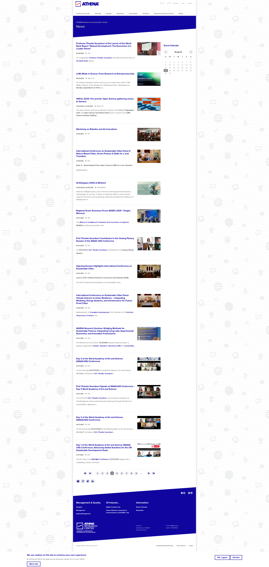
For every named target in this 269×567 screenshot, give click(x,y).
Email (78, 481)
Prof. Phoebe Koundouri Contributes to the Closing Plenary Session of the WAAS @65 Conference (105, 239)
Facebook (83, 481)
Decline (236, 557)
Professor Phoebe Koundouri (100, 57)
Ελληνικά (175, 3)
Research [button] (120, 14)
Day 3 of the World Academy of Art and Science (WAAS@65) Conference (99, 360)
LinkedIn (92, 481)
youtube (170, 3)
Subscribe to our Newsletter (143, 527)
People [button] (108, 14)
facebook (161, 3)
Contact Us (138, 525)
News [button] (181, 14)
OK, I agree (222, 557)
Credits (191, 545)
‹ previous (90, 473)
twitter (166, 3)
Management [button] (80, 510)
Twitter (88, 481)
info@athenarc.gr (174, 525)
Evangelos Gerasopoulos (99, 312)
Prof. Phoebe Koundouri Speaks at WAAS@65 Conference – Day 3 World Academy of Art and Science (105, 387)
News (80, 27)
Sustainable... (130, 345)
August (178, 52)
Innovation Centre (87, 4)
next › (149, 473)
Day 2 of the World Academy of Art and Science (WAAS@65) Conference (99, 418)
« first (85, 473)
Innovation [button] (133, 14)
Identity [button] (98, 14)
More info (33, 564)
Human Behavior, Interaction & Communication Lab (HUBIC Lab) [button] (117, 511)
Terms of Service (181, 545)
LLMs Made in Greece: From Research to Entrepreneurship (105, 73)
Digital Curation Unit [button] (113, 507)
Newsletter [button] (140, 510)
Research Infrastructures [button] (164, 14)
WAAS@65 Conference (100, 459)
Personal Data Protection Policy (164, 545)
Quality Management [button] (83, 514)
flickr (168, 3)
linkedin (163, 3)
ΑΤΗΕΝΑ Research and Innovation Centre (91, 22)
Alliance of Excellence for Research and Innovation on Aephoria (104, 222)
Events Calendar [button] (141, 507)
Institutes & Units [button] (83, 14)
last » (154, 473)
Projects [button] (146, 14)
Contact (190, 3)
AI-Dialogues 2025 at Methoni (91, 183)
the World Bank (82, 61)
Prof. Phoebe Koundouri (98, 250)
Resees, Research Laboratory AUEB (107, 345)
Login (183, 3)
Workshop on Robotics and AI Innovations (96, 129)
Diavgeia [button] (79, 507)
